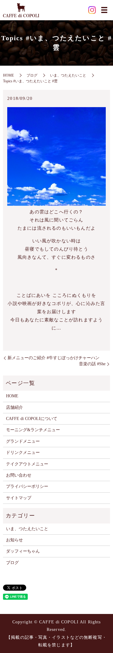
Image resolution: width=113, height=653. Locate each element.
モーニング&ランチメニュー (33, 430)
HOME (8, 75)
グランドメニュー (23, 441)
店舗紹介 (14, 407)
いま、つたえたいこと (68, 75)
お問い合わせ (18, 475)
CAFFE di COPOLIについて (31, 418)
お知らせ (14, 540)
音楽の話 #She (92, 364)
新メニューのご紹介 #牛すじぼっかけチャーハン (53, 358)
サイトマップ (18, 498)
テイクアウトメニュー (27, 464)
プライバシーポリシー (27, 486)
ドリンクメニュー (23, 452)
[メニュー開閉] (104, 10)
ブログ (32, 75)
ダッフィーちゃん (23, 551)
